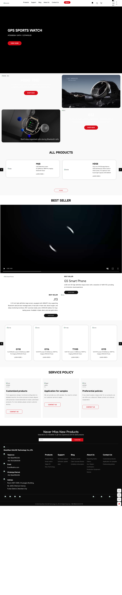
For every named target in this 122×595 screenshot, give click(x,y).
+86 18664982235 (13, 458)
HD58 (95, 164)
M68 (38, 164)
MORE (61, 190)
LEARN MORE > (40, 174)
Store (67, 2)
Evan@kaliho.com (13, 467)
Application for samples (56, 391)
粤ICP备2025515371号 (77, 504)
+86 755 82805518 (13, 461)
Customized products (16, 391)
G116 (46, 349)
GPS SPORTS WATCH (25, 30)
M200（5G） (31, 80)
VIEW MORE (14, 43)
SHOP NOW (31, 93)
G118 (18, 349)
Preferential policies (92, 391)
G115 (103, 349)
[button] (1, 169)
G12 (91, 115)
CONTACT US (14, 412)
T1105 (75, 349)
